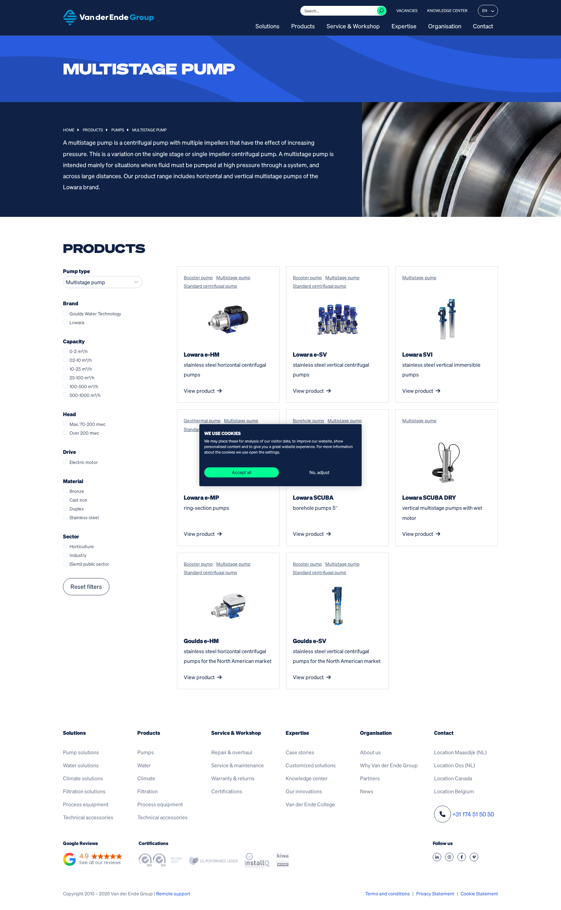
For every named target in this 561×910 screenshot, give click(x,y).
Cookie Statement (479, 893)
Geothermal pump (202, 420)
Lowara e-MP (201, 497)
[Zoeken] (381, 10)
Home (68, 129)
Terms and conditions (387, 893)
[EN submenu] (492, 11)
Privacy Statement (435, 893)
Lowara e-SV (310, 354)
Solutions (268, 26)
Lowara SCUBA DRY (429, 497)
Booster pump (198, 277)
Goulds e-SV (309, 640)
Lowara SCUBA (313, 497)
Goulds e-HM (201, 640)
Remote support (173, 893)
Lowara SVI (417, 354)
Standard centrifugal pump (210, 286)
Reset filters (86, 586)
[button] (92, 860)
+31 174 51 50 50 (473, 814)
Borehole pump (308, 420)
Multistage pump (233, 277)
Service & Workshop (353, 26)
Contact (483, 26)
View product (199, 390)
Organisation (444, 26)
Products (303, 26)
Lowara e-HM (201, 354)
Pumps (117, 129)
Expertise (404, 26)
